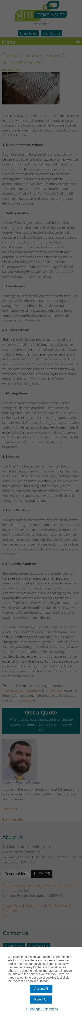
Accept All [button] (41, 988)
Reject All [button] (40, 999)
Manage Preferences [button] (44, 1009)
